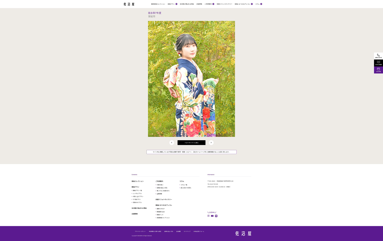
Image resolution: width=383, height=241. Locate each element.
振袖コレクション (138, 181)
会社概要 (178, 231)
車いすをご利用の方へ (163, 191)
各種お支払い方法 (162, 188)
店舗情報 (199, 4)
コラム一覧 (184, 185)
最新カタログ (161, 209)
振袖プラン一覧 (137, 190)
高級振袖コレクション (163, 218)
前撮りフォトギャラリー (224, 4)
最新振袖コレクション (158, 4)
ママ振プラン (137, 199)
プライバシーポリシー (140, 231)
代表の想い (160, 185)
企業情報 (159, 194)
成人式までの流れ (186, 188)
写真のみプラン (137, 202)
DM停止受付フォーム (199, 231)
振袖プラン (171, 4)
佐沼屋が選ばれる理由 (187, 4)
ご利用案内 (208, 4)
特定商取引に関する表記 (155, 231)
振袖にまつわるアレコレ (242, 4)
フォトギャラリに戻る (191, 143)
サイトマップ (187, 231)
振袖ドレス (160, 215)
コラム (257, 4)
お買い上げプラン (138, 196)
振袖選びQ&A (161, 212)
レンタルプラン (137, 193)
